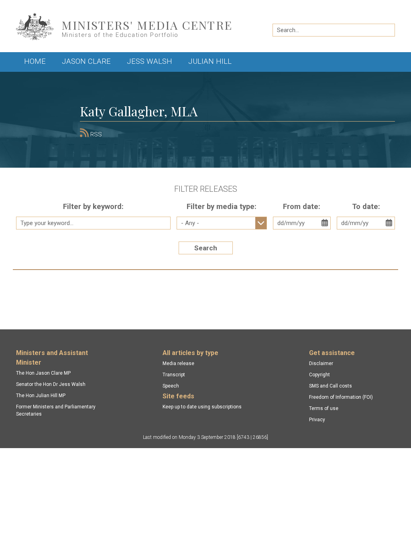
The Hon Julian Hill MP (40, 395)
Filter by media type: (221, 206)
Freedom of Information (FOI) (341, 397)
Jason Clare (86, 61)
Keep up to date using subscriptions (202, 407)
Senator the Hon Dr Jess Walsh (50, 384)
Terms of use (323, 408)
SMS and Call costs (330, 386)
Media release (178, 363)
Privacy (317, 419)
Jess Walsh (149, 61)
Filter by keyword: (93, 206)
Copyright (319, 375)
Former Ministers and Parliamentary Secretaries (56, 410)
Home (35, 61)
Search (205, 248)
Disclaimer (321, 363)
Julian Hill (210, 61)
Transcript (174, 375)
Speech (171, 386)
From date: (301, 206)
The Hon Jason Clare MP (43, 373)
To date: (366, 206)
